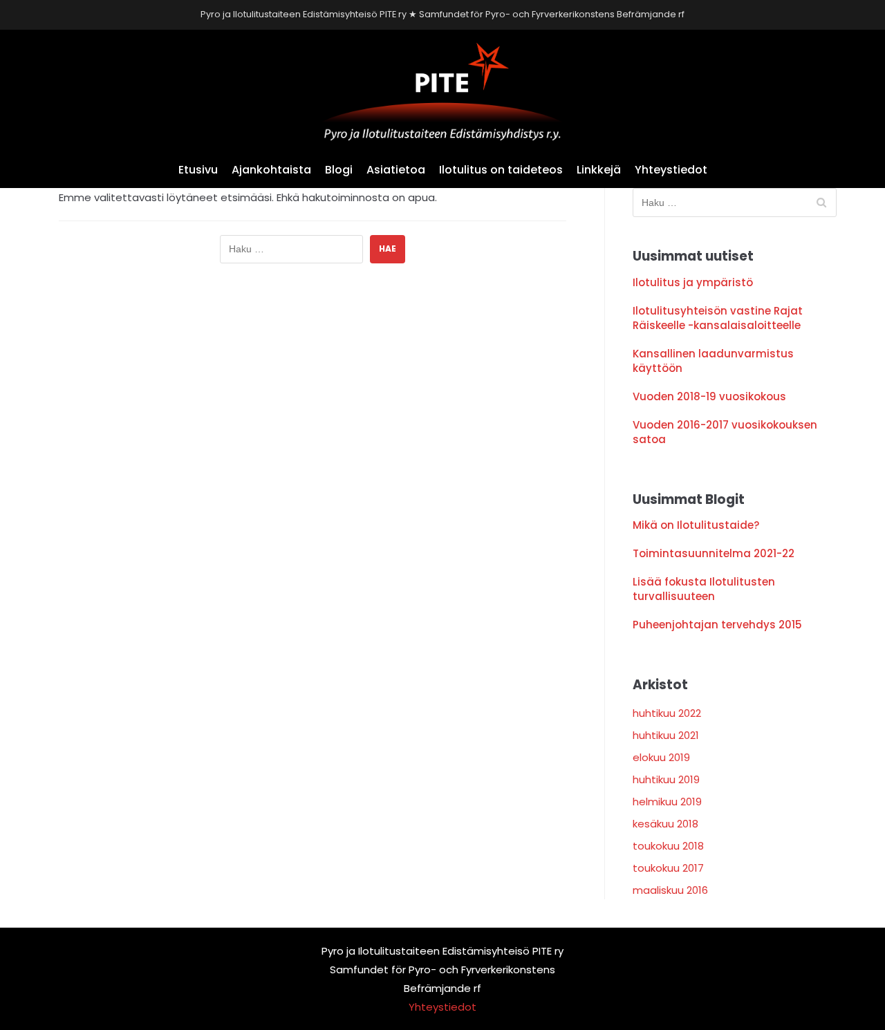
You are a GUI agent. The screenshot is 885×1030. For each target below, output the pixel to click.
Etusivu (198, 170)
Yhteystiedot (671, 170)
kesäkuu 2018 (665, 823)
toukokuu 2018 (668, 846)
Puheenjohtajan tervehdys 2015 (717, 624)
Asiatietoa (395, 170)
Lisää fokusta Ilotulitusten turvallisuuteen (704, 588)
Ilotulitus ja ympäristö (693, 282)
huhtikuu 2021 (666, 735)
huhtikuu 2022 (667, 713)
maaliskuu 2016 (670, 890)
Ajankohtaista (271, 170)
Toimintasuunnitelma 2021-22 (713, 553)
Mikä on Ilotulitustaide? (696, 525)
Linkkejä (599, 170)
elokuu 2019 (661, 757)
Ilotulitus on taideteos (501, 170)
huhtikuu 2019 (666, 779)
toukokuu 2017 (668, 868)
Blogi (339, 170)
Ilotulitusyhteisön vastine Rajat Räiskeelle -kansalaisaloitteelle (718, 318)
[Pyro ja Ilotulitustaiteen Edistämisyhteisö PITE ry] (442, 92)
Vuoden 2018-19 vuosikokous (709, 396)
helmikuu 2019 (667, 801)
